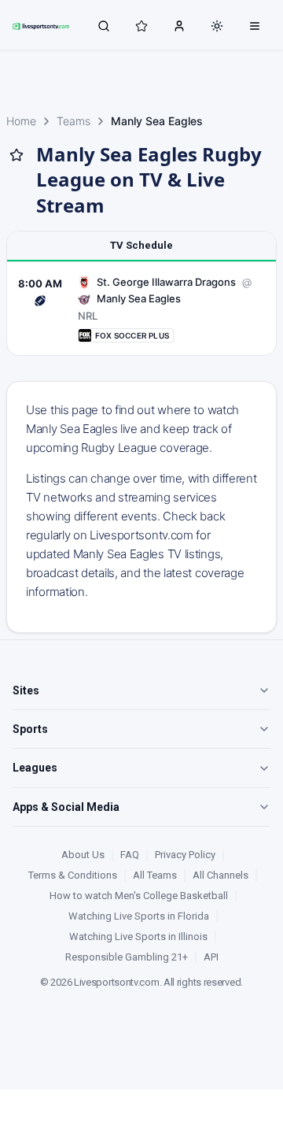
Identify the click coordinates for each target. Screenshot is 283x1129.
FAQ (129, 855)
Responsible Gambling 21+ (126, 957)
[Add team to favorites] (16, 155)
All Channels (220, 875)
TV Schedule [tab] (141, 245)
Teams (73, 121)
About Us (83, 855)
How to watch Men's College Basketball (139, 895)
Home (21, 121)
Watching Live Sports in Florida (138, 916)
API (211, 957)
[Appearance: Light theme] (217, 26)
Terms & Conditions (72, 875)
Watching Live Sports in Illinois (138, 936)
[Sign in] (179, 25)
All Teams (155, 875)
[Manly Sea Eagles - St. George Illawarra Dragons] (141, 309)
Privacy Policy (185, 855)
